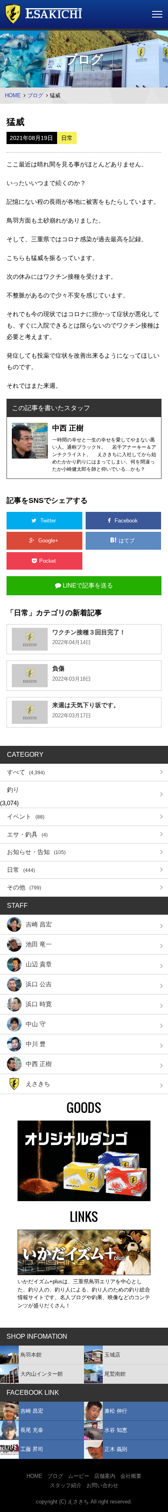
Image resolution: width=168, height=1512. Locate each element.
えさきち (38, 1083)
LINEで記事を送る (87, 585)
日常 (21, 869)
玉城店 (112, 1355)
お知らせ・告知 (36, 851)
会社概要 (130, 1476)
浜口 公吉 (39, 984)
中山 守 (36, 1023)
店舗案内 (104, 1476)
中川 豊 (36, 1043)
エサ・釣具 (27, 834)
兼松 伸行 (115, 1411)
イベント (25, 816)
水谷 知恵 (115, 1430)
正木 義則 (115, 1449)
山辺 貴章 (39, 964)
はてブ (127, 541)
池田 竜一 (39, 944)
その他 (24, 887)
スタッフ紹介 (66, 1485)
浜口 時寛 (39, 1004)
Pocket (48, 561)
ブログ (35, 95)
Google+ (48, 541)
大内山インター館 (41, 1374)
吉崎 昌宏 (39, 924)
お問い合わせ (102, 1485)
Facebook (126, 521)
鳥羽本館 (31, 1355)
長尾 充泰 (31, 1430)
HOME (13, 95)
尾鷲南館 (115, 1374)
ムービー (78, 1476)
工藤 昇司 (31, 1449)
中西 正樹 (39, 1063)
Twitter (48, 521)
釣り (13, 789)
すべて (26, 772)
